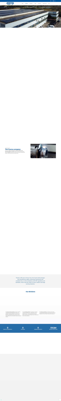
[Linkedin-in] (55, 1)
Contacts (39, 3)
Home (22, 3)
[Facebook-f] (52, 1)
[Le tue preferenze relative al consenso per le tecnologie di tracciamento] (1, 399)
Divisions (31, 3)
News (35, 3)
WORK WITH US (45, 3)
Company (26, 3)
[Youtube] (53, 1)
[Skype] (50, 1)
